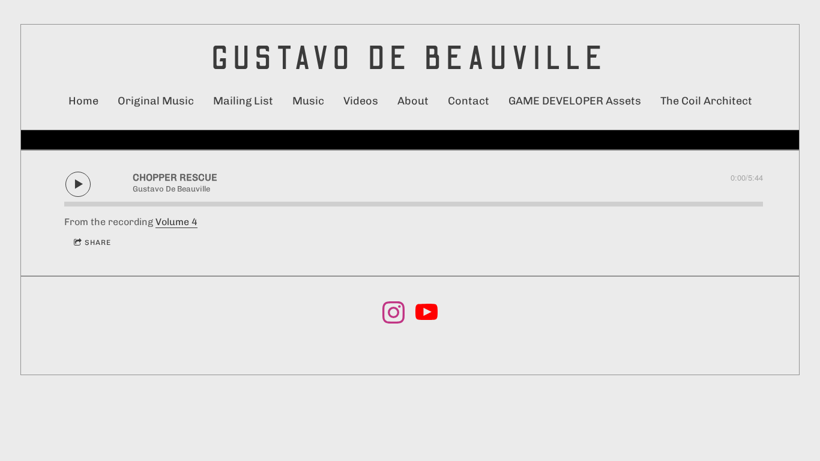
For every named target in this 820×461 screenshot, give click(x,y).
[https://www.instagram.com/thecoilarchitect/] (393, 314)
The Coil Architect (706, 100)
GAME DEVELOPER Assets (574, 100)
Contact (468, 100)
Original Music (156, 100)
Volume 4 (176, 221)
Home (83, 100)
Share (98, 242)
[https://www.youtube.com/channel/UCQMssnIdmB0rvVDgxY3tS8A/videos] (426, 314)
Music (308, 100)
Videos (360, 100)
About (413, 100)
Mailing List (243, 100)
